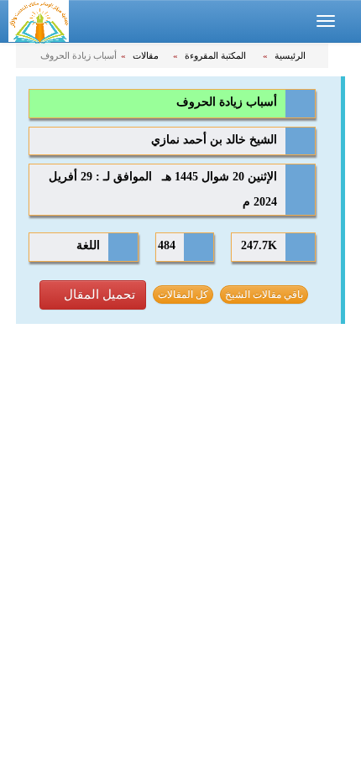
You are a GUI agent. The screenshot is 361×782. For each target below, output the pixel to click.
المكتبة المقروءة (217, 55)
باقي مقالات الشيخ (264, 294)
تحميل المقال (97, 294)
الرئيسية (291, 55)
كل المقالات (183, 294)
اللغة (88, 245)
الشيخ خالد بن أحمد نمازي (214, 139)
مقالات (147, 55)
